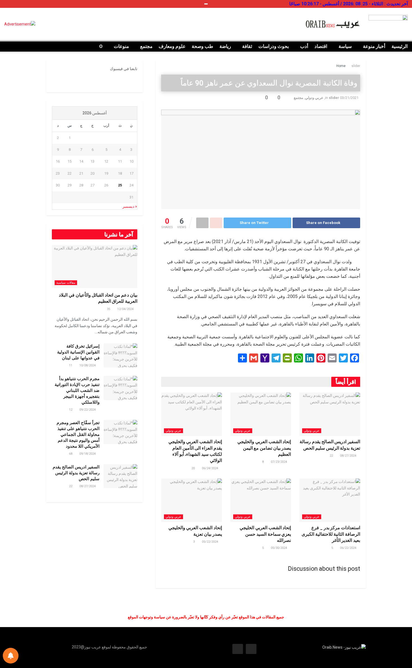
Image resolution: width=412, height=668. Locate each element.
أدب (304, 46)
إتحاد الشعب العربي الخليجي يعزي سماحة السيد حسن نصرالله (265, 534)
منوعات (121, 46)
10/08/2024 (87, 365)
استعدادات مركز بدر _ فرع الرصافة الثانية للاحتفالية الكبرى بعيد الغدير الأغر (331, 534)
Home (341, 66)
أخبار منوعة (374, 46)
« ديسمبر (129, 206)
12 (71, 410)
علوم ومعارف (172, 46)
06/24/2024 (210, 468)
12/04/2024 (125, 309)
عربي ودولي (314, 98)
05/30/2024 (279, 548)
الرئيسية (400, 46)
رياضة (225, 46)
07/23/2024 (279, 462)
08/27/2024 (348, 455)
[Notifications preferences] (10, 656)
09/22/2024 (87, 410)
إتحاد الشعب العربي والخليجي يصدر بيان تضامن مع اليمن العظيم (264, 448)
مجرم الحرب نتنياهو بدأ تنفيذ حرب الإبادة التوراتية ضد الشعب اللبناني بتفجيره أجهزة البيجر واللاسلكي (77, 390)
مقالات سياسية (65, 283)
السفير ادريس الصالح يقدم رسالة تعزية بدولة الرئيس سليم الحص (76, 472)
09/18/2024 (87, 454)
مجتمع (146, 46)
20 (193, 468)
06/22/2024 (348, 548)
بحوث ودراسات (273, 46)
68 (71, 454)
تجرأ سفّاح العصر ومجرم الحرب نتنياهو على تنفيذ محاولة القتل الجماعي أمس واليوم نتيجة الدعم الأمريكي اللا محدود (78, 434)
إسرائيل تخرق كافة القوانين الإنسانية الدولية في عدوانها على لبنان (78, 352)
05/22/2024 (210, 542)
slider (355, 66)
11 (71, 365)
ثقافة (247, 46)
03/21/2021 (349, 98)
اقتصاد (320, 46)
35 (109, 309)
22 (332, 455)
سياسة (345, 46)
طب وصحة (202, 46)
